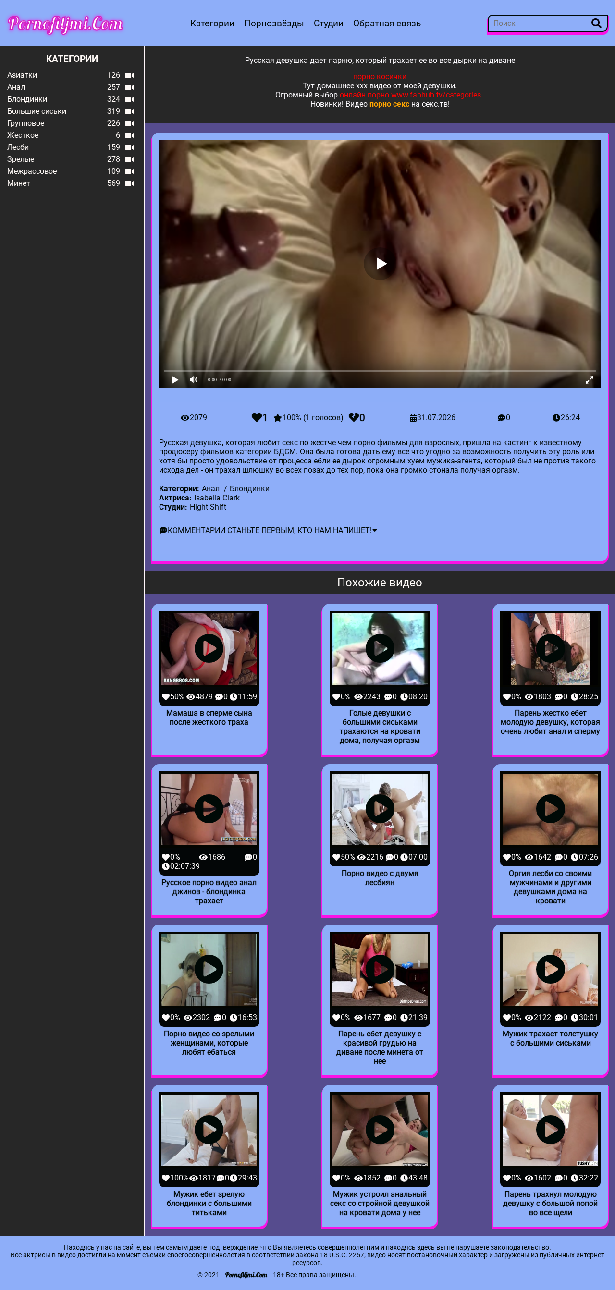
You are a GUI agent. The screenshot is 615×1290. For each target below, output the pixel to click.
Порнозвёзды (274, 23)
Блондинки (250, 488)
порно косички (379, 76)
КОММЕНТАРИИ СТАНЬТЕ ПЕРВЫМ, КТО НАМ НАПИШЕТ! (270, 530)
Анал (211, 488)
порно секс (389, 104)
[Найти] (596, 23)
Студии (329, 23)
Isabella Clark (217, 497)
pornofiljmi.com (65, 23)
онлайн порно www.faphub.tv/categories (410, 94)
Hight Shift (208, 506)
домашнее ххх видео (354, 85)
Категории (212, 23)
